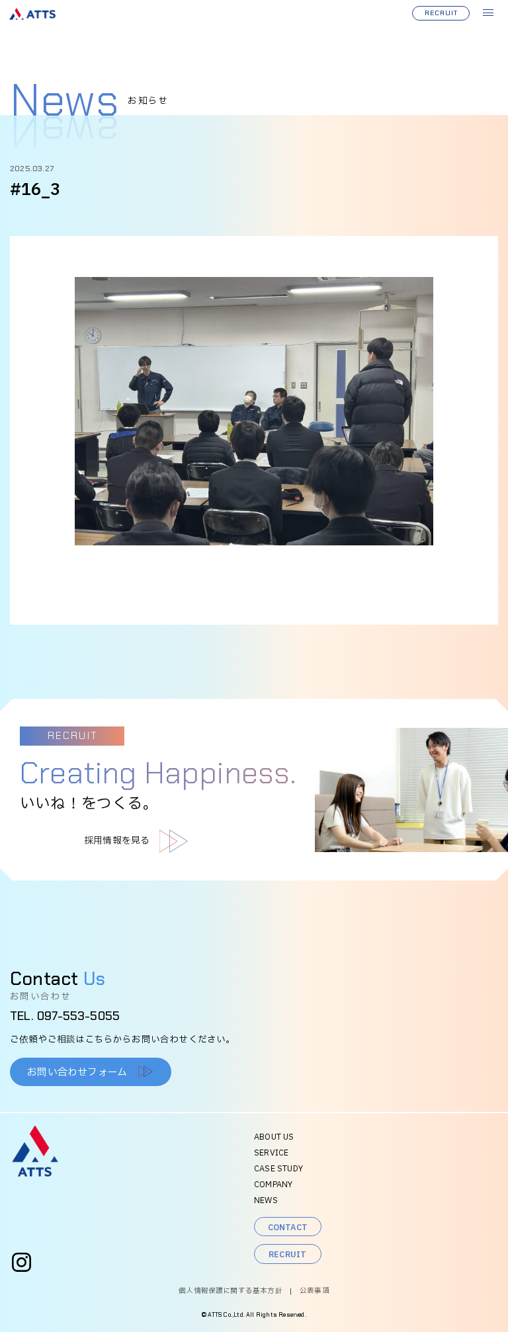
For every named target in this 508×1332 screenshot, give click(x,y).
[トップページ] (35, 1173)
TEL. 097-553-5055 (65, 1016)
